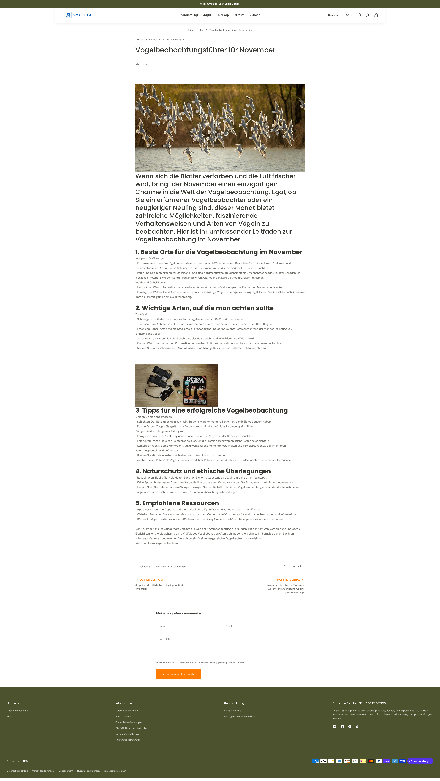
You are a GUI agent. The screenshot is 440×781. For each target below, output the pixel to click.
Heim (190, 30)
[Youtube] (350, 726)
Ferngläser (177, 436)
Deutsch (11, 761)
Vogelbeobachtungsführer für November (231, 30)
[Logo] (79, 15)
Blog (201, 30)
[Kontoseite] (368, 15)
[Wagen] (376, 15)
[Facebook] (342, 726)
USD (25, 761)
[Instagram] (335, 726)
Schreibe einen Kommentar (179, 674)
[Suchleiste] (359, 15)
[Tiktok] (357, 726)
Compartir (147, 64)
